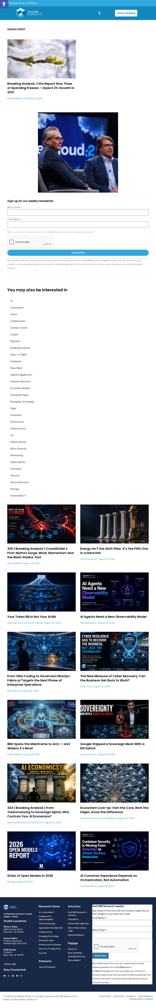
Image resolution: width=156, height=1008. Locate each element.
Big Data (15, 341)
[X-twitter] (9, 976)
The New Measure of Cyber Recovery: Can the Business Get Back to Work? (112, 678)
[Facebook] (17, 976)
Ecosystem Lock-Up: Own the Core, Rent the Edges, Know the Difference (114, 810)
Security (15, 475)
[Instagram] (21, 976)
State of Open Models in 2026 (30, 876)
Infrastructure (18, 428)
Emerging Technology (22, 401)
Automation (16, 307)
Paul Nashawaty (88, 622)
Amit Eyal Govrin (88, 559)
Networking (16, 455)
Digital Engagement (21, 374)
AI (11, 300)
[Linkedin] (13, 976)
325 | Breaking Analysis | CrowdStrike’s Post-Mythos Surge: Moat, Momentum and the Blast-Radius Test (40, 553)
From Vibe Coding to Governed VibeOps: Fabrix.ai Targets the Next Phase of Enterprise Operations (38, 680)
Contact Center (19, 327)
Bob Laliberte (13, 690)
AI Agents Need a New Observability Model (113, 617)
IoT (12, 435)
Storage (14, 488)
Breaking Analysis (20, 347)
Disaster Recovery (20, 381)
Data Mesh (16, 368)
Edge (13, 408)
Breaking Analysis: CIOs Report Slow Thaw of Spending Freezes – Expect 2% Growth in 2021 (40, 87)
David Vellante (14, 98)
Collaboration (17, 321)
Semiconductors (19, 482)
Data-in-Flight (18, 354)
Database (15, 361)
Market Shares (18, 441)
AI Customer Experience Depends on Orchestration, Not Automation (108, 878)
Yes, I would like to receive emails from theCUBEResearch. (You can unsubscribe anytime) (51, 232)
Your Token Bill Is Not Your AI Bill (31, 617)
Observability (17, 462)
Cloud (13, 314)
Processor (15, 468)
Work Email (14, 207)
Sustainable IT (18, 495)
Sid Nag (11, 881)
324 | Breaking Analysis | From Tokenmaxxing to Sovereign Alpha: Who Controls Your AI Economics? (38, 812)
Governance (17, 421)
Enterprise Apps (19, 394)
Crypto (14, 334)
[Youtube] (4, 976)
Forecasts (15, 415)
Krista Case (85, 686)
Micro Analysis (18, 448)
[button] (4, 4)
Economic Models (20, 388)
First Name (14, 219)
